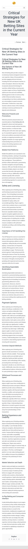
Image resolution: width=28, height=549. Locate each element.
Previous (18, 42)
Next (23, 42)
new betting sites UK (18, 122)
